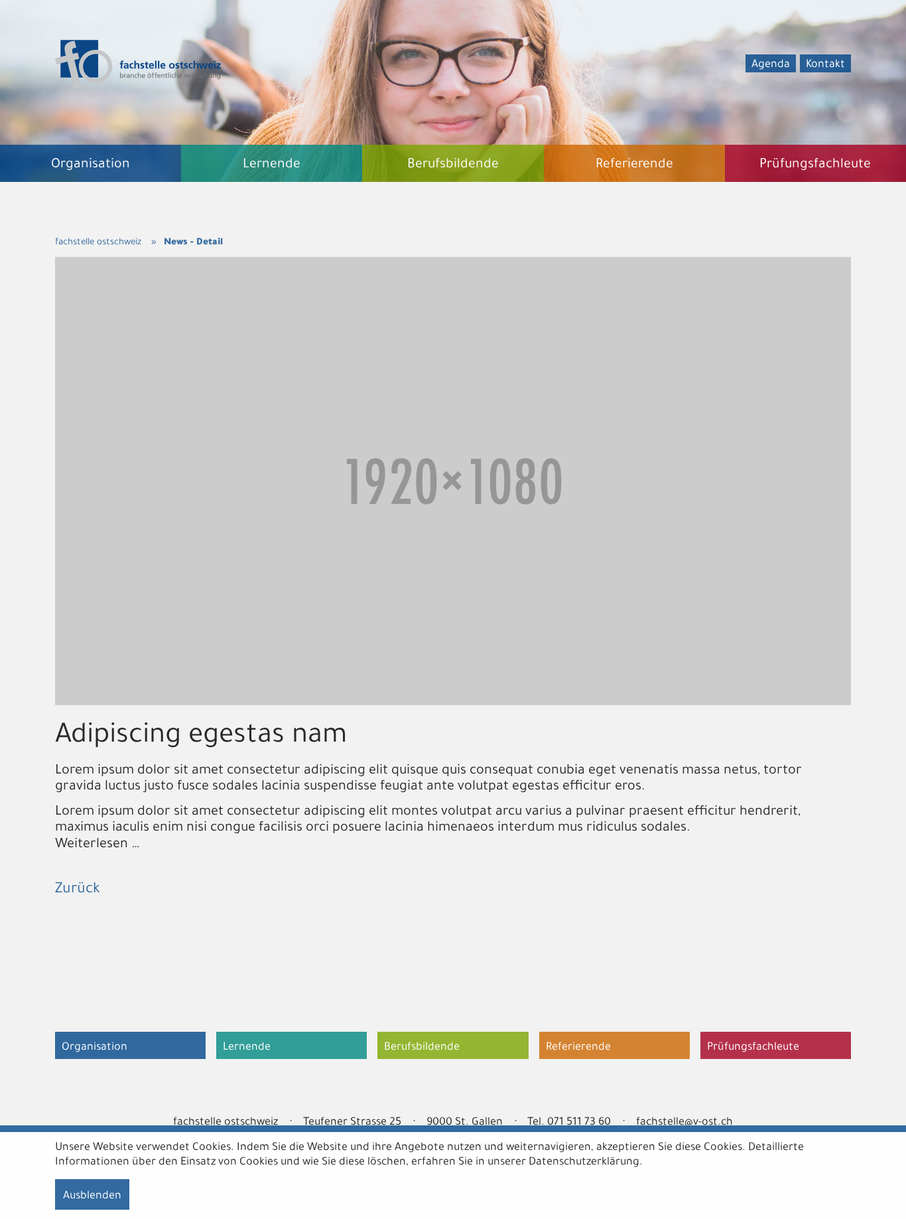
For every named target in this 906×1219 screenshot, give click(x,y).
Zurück (77, 890)
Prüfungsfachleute (753, 1048)
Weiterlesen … (97, 845)
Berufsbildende (422, 1048)
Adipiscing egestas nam (201, 737)
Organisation (94, 1048)
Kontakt (825, 65)
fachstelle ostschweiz (98, 243)
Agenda (770, 65)
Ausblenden (92, 1196)
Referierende (578, 1048)
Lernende (247, 1048)
